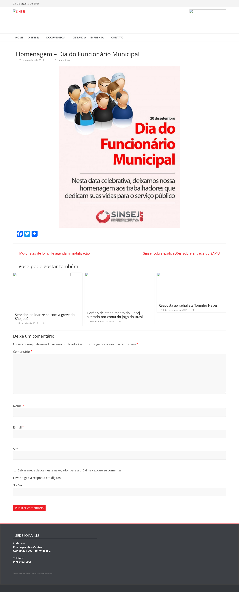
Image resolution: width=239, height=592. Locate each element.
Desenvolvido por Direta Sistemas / (25, 573)
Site (15, 449)
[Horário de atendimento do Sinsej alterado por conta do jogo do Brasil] (119, 275)
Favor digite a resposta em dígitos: (37, 478)
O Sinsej (33, 37)
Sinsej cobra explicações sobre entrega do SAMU (183, 253)
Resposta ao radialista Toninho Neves (188, 305)
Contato (117, 37)
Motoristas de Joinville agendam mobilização (52, 253)
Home (19, 37)
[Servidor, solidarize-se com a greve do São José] (42, 275)
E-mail (18, 427)
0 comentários (62, 60)
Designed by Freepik (45, 573)
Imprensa (97, 37)
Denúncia (79, 37)
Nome (18, 406)
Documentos (55, 37)
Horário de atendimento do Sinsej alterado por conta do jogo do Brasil (115, 315)
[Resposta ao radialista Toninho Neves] (191, 275)
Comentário (22, 352)
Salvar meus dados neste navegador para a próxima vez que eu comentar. (70, 470)
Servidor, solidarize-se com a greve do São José (45, 316)
